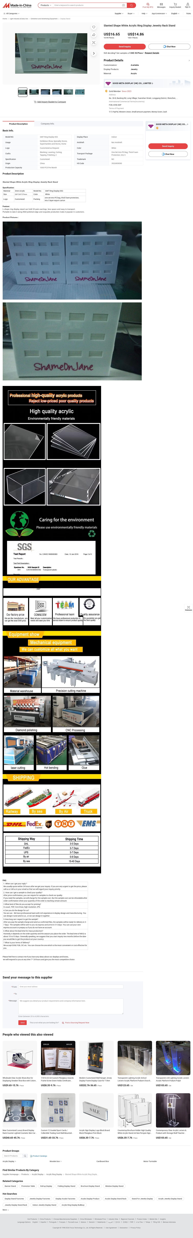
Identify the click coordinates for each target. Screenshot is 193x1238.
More (5, 1210)
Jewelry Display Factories (39, 1198)
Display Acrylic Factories (65, 1198)
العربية (110, 1222)
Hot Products (32, 1219)
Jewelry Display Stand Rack (16, 1205)
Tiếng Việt (156, 1222)
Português (52, 1222)
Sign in (187, 7)
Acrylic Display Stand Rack (115, 1198)
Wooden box (55, 1161)
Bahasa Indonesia (169, 1222)
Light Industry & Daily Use (19, 19)
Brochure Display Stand (90, 1186)
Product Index (142, 1219)
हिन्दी (131, 1222)
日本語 (125, 1222)
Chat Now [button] (171, 46)
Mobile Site (153, 1219)
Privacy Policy (135, 1228)
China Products (45, 1219)
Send (22, 1022)
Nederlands (101, 1222)
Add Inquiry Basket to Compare (51, 101)
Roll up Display (46, 1186)
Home (5, 19)
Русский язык (73, 1222)
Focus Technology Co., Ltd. (79, 1228)
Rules (188, 13)
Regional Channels (127, 1219)
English (35, 1222)
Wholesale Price (100, 1219)
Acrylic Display (8, 1161)
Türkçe (147, 1222)
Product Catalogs (39, 1156)
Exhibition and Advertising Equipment (44, 19)
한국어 (117, 1222)
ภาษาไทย (139, 1222)
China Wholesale (86, 1219)
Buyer (130, 13)
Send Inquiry (125, 46)
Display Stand (65, 19)
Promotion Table (28, 1186)
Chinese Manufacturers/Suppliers (65, 1219)
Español (43, 1222)
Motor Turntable (150, 1161)
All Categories (11, 13)
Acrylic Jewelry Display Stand (170, 1198)
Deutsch (92, 1222)
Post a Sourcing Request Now (75, 1022)
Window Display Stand (114, 1186)
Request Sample (152, 53)
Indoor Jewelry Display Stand (44, 1205)
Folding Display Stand (66, 1186)
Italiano (83, 1222)
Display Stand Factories (14, 1198)
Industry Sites (113, 1219)
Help (143, 13)
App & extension (158, 13)
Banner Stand (10, 1186)
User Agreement (111, 1228)
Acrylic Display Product (90, 1198)
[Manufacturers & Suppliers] (17, 5)
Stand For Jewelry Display (142, 1198)
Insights (163, 1219)
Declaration (124, 1228)
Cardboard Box (102, 1161)
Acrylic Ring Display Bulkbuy (73, 1205)
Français (62, 1222)
